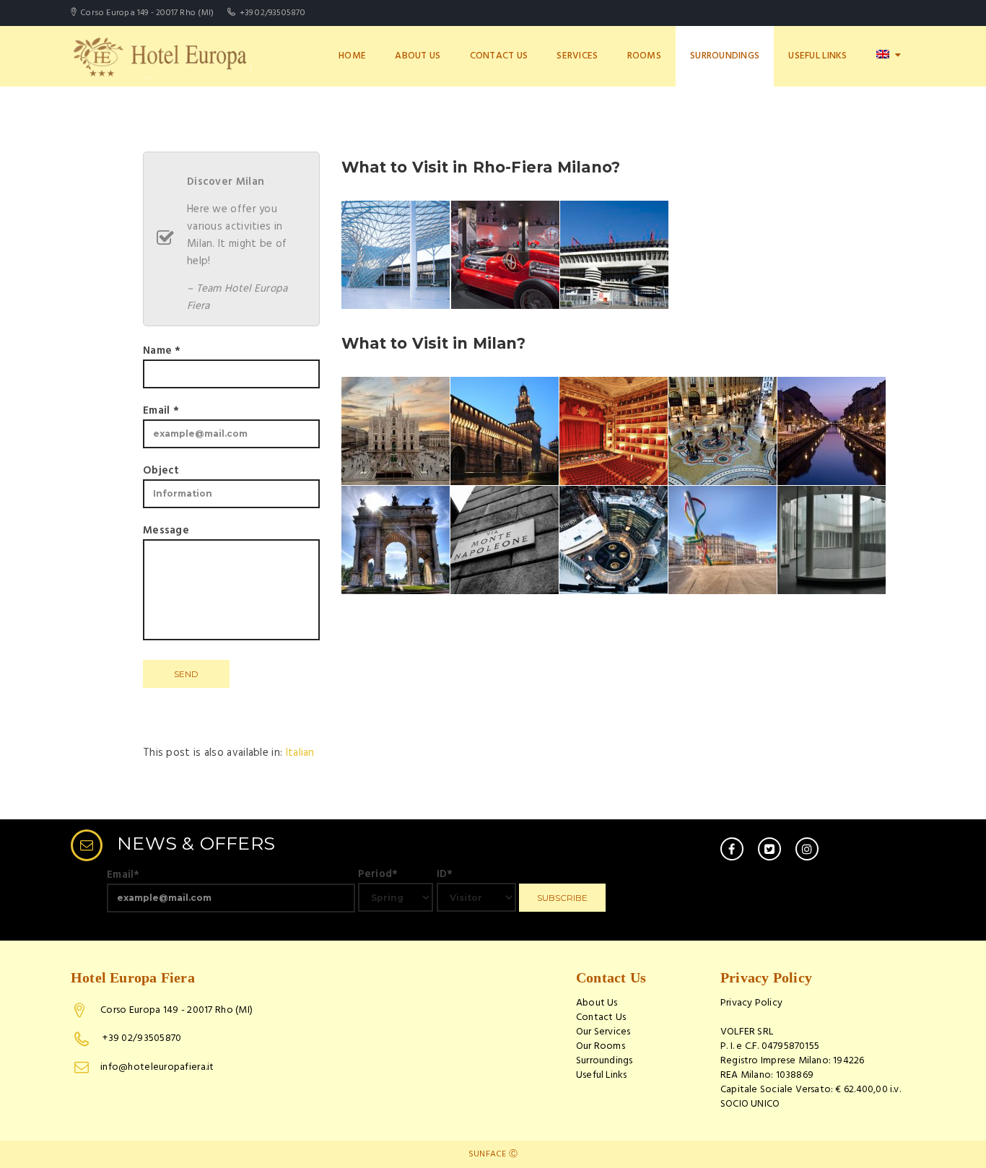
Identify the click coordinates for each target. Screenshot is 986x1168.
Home (352, 56)
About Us (417, 56)
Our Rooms (600, 1046)
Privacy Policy (751, 1003)
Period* (378, 874)
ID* (445, 874)
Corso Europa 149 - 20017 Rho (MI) (176, 1010)
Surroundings (724, 56)
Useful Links (817, 56)
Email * (161, 410)
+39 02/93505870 (140, 1038)
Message (166, 530)
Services (577, 56)
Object (161, 470)
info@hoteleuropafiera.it (157, 1067)
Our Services (603, 1032)
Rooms (644, 56)
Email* (123, 875)
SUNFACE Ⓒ (493, 1154)
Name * (162, 350)
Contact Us (499, 56)
